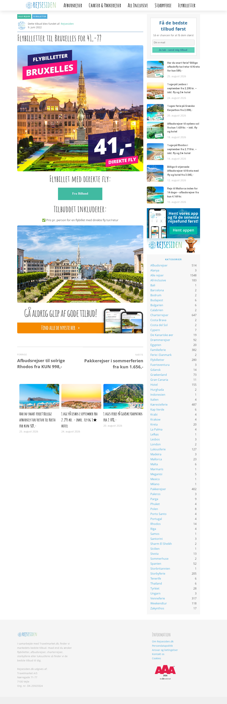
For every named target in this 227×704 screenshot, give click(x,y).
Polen (154, 509)
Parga (154, 499)
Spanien (155, 564)
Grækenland (158, 375)
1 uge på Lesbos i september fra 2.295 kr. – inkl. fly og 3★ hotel (79, 419)
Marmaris (156, 469)
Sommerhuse (159, 559)
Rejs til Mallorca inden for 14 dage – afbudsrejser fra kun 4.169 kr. (183, 192)
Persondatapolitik (162, 645)
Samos (154, 534)
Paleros (155, 494)
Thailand (156, 583)
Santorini (156, 539)
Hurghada (157, 390)
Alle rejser (24, 16)
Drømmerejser (160, 340)
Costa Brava (158, 320)
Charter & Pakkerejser (105, 5)
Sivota (154, 554)
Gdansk (155, 370)
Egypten (155, 345)
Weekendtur (158, 603)
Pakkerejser (158, 489)
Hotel (154, 385)
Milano (154, 484)
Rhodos (155, 524)
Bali (152, 285)
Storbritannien (160, 569)
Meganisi (156, 474)
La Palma (156, 429)
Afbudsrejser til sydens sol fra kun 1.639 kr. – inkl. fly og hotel (183, 127)
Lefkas (154, 434)
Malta (154, 464)
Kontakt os (158, 654)
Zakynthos (157, 608)
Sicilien (155, 549)
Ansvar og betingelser (165, 650)
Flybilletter (186, 5)
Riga (153, 529)
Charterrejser (159, 315)
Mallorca (156, 459)
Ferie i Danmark (160, 355)
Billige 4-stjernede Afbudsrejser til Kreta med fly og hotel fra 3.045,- (183, 170)
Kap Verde (157, 409)
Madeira (155, 454)
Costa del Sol (159, 325)
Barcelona (157, 290)
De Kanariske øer (161, 335)
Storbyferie (163, 5)
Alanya (154, 270)
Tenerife (155, 578)
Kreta (154, 424)
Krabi (153, 414)
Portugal (156, 519)
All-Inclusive (158, 280)
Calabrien (156, 310)
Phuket (155, 504)
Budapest (156, 300)
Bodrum (155, 295)
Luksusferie (158, 449)
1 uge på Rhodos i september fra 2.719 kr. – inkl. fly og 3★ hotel (182, 149)
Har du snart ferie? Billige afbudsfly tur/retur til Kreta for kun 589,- (37, 419)
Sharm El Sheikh (161, 544)
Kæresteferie (159, 404)
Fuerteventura (160, 365)
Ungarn (155, 593)
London (155, 444)
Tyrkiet (154, 588)
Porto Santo (158, 514)
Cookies (156, 658)
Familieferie (158, 350)
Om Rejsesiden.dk (162, 641)
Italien (154, 400)
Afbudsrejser (72, 5)
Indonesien (157, 395)
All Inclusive (138, 5)
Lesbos (155, 439)
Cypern (155, 330)
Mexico (155, 479)
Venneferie (157, 598)
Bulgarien (156, 305)
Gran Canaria (159, 380)
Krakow (155, 419)
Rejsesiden (67, 23)
